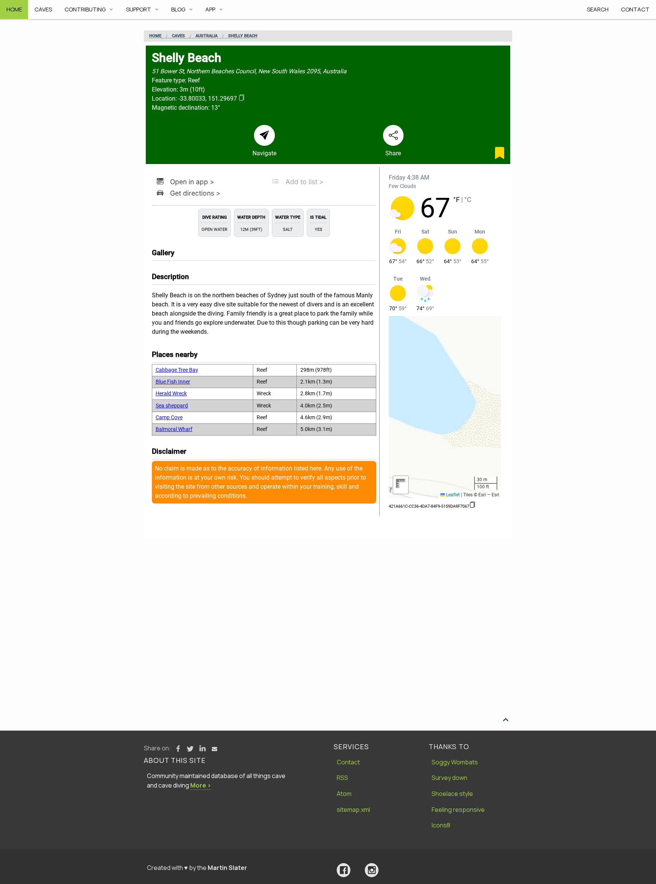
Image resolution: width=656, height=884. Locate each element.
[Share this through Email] (214, 749)
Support (138, 9)
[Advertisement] (328, 595)
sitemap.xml (353, 809)
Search (598, 9)
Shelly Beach (242, 36)
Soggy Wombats (455, 762)
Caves (43, 9)
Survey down (449, 778)
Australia (207, 36)
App (210, 9)
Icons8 (441, 825)
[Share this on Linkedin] (202, 749)
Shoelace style (452, 793)
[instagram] (371, 870)
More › (200, 785)
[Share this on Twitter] (190, 749)
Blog (178, 9)
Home (14, 9)
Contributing (85, 9)
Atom (344, 793)
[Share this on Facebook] (178, 749)
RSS (342, 778)
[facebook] (343, 870)
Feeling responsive (458, 809)
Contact (635, 9)
